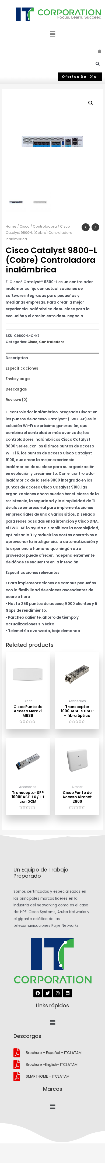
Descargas (16, 389)
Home (11, 226)
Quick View (28, 692)
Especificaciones (22, 368)
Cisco (25, 226)
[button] (80, 76)
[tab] (52, 358)
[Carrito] (99, 50)
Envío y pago (18, 378)
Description (17, 357)
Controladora (45, 226)
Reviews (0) (16, 399)
